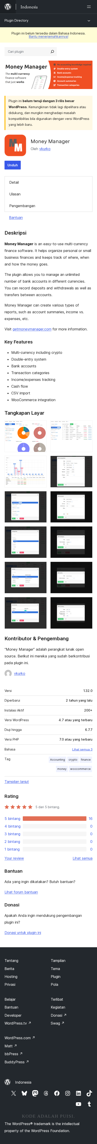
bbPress (14, 1054)
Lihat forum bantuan (21, 892)
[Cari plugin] (52, 51)
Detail (14, 182)
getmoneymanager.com (32, 329)
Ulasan (15, 194)
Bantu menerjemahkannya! (48, 36)
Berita (9, 968)
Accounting (57, 759)
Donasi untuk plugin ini (23, 932)
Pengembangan (22, 206)
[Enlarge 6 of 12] (86, 497)
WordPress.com (20, 1038)
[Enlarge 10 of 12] (86, 567)
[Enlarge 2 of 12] (86, 426)
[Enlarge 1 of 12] (40, 426)
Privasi (10, 984)
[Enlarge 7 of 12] (40, 532)
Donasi (59, 1015)
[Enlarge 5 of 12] (40, 497)
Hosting (11, 976)
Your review (14, 858)
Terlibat (57, 999)
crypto (73, 759)
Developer (13, 1015)
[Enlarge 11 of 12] (40, 603)
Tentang (11, 960)
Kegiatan (58, 1007)
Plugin (55, 976)
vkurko (45, 148)
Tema (55, 968)
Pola (54, 984)
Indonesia (23, 1082)
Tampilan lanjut (17, 781)
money (62, 769)
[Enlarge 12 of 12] (86, 603)
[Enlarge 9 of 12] (40, 567)
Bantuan (16, 217)
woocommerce (80, 769)
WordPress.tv (18, 1023)
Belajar (10, 999)
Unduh (12, 165)
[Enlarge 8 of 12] (86, 532)
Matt (11, 1046)
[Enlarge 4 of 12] (86, 462)
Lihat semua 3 (82, 749)
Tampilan (58, 960)
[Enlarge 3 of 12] (40, 462)
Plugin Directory (16, 20)
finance (86, 759)
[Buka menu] (90, 7)
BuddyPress (17, 1062)
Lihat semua (82, 858)
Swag (58, 1023)
